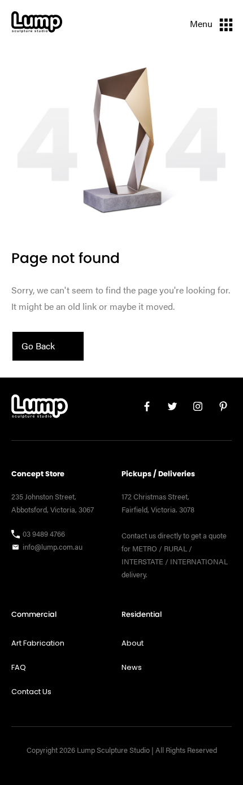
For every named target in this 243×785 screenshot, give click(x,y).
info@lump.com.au (53, 547)
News (132, 667)
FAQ (18, 667)
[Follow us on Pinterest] (219, 409)
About (133, 643)
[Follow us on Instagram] (193, 409)
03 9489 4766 (44, 534)
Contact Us (31, 691)
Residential (142, 614)
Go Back (38, 345)
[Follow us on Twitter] (168, 409)
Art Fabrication (37, 643)
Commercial (34, 614)
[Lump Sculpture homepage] (39, 408)
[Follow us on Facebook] (142, 409)
